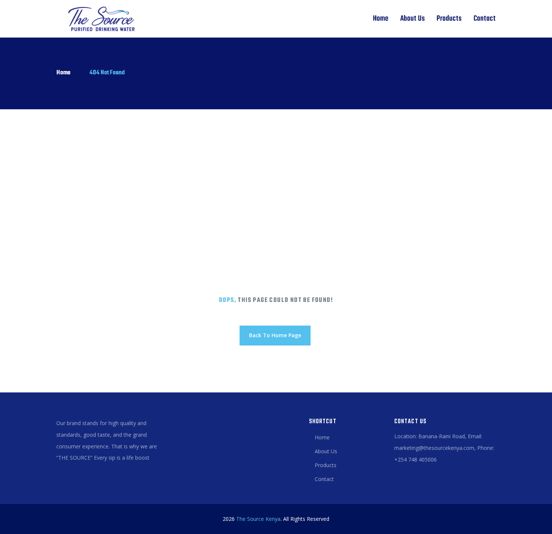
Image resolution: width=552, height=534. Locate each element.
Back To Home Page (275, 335)
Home (380, 18)
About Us (412, 18)
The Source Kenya (258, 518)
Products (449, 18)
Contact (485, 18)
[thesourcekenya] (98, 18)
